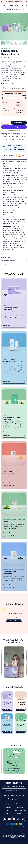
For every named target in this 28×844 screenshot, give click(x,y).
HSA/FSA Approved (20, 814)
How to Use (6, 322)
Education (10, 9)
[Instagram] (9, 819)
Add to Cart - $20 (8, 731)
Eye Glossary (7, 814)
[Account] (22, 5)
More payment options (14, 130)
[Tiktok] (18, 819)
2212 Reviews (10, 706)
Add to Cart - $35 (8, 709)
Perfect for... (4, 254)
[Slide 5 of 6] (21, 43)
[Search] (5, 5)
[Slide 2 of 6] (7, 43)
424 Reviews (23, 704)
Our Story (16, 9)
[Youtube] (14, 819)
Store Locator (20, 804)
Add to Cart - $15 (21, 731)
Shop (5, 9)
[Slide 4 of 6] (16, 43)
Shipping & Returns (20, 810)
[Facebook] (5, 819)
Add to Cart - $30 (21, 709)
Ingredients (6, 325)
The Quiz (22, 9)
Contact (7, 810)
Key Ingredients (6, 264)
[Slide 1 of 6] (3, 43)
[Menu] (1, 5)
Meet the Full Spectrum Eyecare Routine (13, 161)
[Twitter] (23, 819)
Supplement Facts (8, 485)
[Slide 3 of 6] (12, 43)
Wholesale (7, 807)
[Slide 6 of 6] (25, 43)
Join (24, 790)
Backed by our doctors (8, 260)
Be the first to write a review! (14, 621)
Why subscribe (5, 257)
